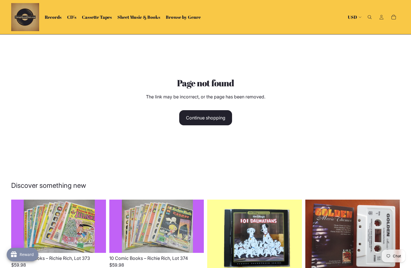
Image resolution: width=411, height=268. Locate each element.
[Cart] (394, 17)
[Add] (97, 244)
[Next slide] (97, 226)
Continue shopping (205, 118)
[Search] (369, 17)
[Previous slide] (19, 226)
